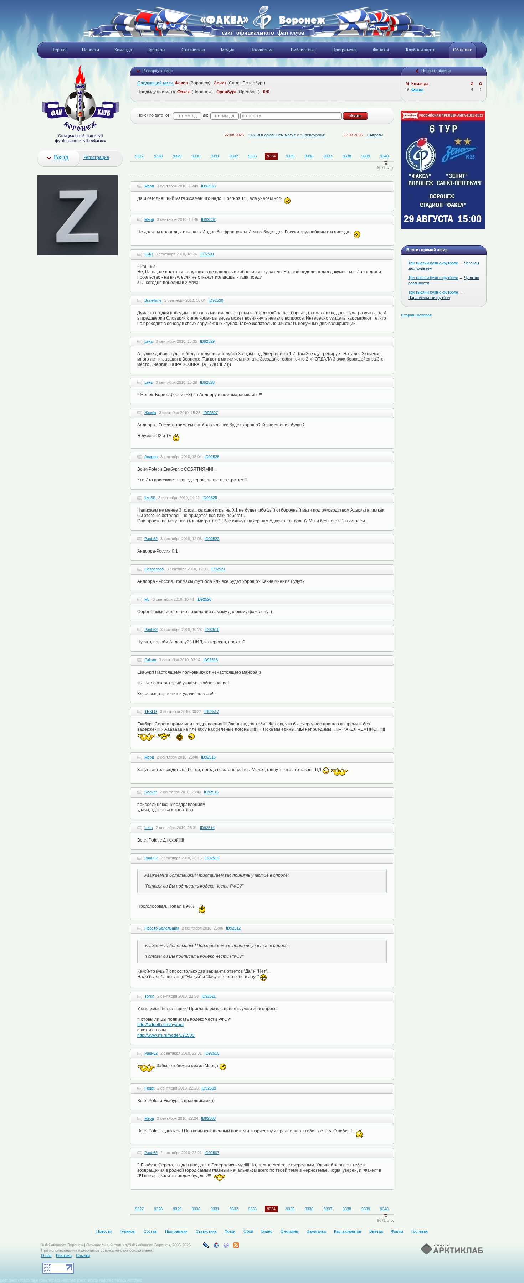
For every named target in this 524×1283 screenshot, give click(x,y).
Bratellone (152, 300)
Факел (417, 90)
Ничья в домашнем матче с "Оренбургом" (261, 135)
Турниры (127, 1231)
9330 (196, 156)
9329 (177, 156)
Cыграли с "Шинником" (363, 135)
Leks (148, 341)
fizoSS (149, 498)
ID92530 (216, 300)
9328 (158, 156)
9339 (365, 156)
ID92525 (209, 498)
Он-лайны (290, 1231)
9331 (215, 156)
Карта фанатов (347, 1231)
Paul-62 (151, 539)
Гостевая (419, 1231)
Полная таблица (436, 70)
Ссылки (83, 1255)
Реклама (64, 1255)
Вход (61, 157)
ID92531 (207, 254)
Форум (397, 1231)
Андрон (151, 457)
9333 (252, 156)
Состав (150, 1231)
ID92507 (212, 1152)
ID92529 (207, 341)
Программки (176, 1231)
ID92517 (211, 711)
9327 (139, 156)
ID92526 (212, 457)
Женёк (150, 412)
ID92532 (208, 219)
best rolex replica (15, 1280)
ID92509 (208, 1088)
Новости (104, 1231)
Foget (149, 1088)
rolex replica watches (95, 1280)
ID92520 (204, 599)
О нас (46, 1255)
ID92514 (207, 828)
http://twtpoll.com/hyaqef (160, 1024)
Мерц (149, 186)
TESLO (150, 711)
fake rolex (39, 1280)
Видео (266, 1231)
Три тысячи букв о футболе (433, 263)
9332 (234, 156)
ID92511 (208, 996)
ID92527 (210, 412)
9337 (328, 156)
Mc (147, 599)
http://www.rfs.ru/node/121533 (166, 1035)
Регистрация (96, 157)
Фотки (230, 1231)
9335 (290, 156)
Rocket (150, 792)
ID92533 (208, 186)
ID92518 (210, 660)
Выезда (376, 1231)
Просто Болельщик (161, 928)
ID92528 (207, 382)
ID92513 (212, 858)
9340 (384, 156)
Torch (149, 996)
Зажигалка (316, 1231)
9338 (347, 156)
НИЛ (148, 254)
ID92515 (211, 792)
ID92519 (212, 629)
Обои (248, 1231)
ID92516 (208, 757)
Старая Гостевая (416, 315)
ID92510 (212, 1053)
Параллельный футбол (429, 297)
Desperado (154, 569)
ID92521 (218, 569)
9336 (309, 156)
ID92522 (212, 539)
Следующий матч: (155, 83)
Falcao (150, 660)
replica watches (62, 1280)
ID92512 (233, 928)
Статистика (206, 1231)
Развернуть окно (157, 70)
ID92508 (208, 1118)
